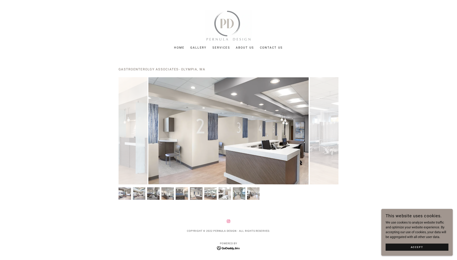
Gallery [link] (198, 47)
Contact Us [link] (271, 47)
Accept (417, 247)
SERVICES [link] (221, 47)
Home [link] (179, 47)
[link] (228, 25)
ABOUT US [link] (245, 47)
